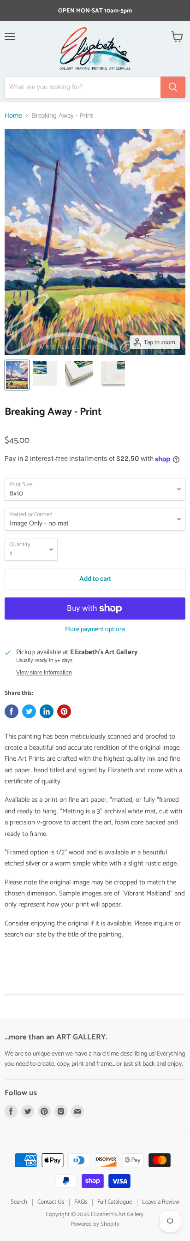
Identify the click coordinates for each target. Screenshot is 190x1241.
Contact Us (50, 1202)
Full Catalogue (114, 1202)
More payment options (95, 629)
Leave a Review (160, 1202)
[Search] (172, 87)
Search (19, 1202)
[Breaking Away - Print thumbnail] (17, 375)
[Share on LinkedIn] (46, 711)
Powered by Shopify (95, 1224)
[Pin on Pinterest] (64, 711)
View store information (44, 672)
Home (13, 115)
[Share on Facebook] (11, 711)
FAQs (80, 1202)
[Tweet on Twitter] (29, 711)
